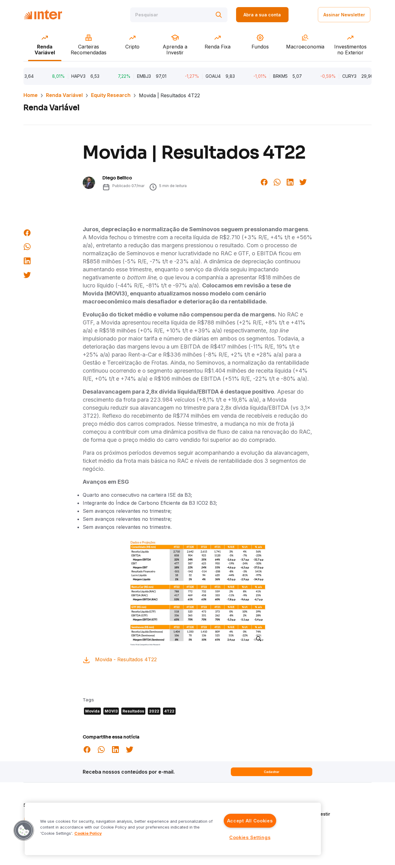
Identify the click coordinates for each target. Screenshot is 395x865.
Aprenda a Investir (310, 814)
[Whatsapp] (277, 181)
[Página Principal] (43, 15)
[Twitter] (303, 181)
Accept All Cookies (250, 820)
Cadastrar (271, 772)
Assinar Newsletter (344, 14)
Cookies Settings (250, 837)
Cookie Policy (88, 833)
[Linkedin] (290, 181)
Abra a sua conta (262, 14)
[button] (24, 830)
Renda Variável (64, 95)
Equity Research (111, 95)
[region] (173, 829)
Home (30, 95)
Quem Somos (304, 805)
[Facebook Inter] (264, 181)
